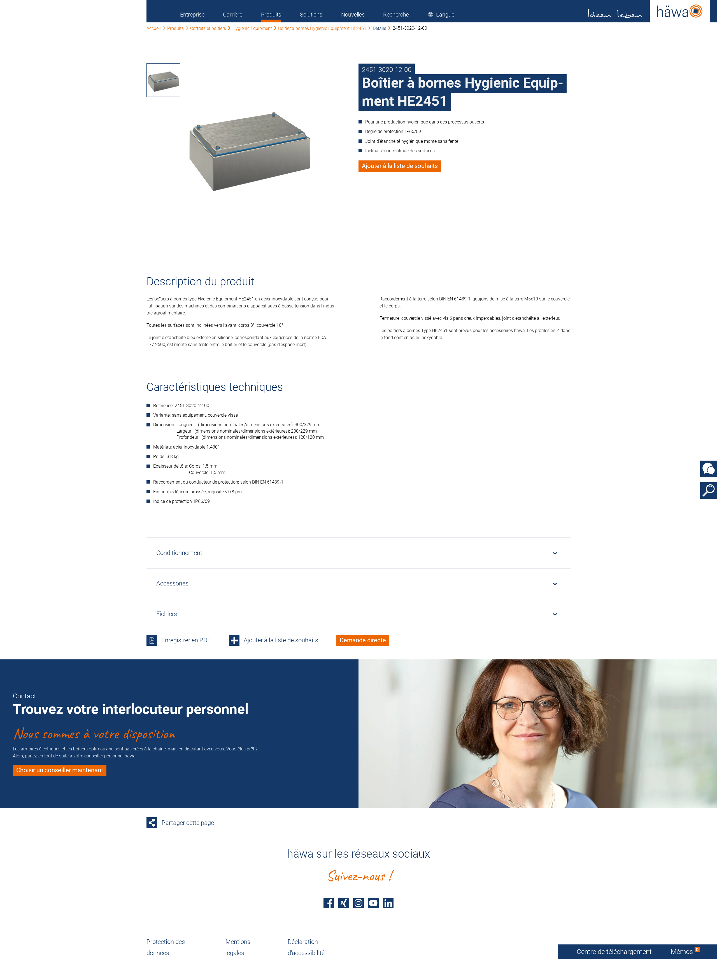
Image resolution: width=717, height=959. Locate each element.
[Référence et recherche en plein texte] (708, 490)
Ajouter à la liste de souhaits (400, 165)
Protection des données (165, 947)
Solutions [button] (311, 14)
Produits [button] (271, 14)
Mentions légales (237, 947)
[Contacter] (708, 468)
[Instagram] (358, 903)
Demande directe (363, 640)
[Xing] (343, 903)
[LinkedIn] (388, 903)
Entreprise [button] (192, 14)
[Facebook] (328, 903)
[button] (441, 14)
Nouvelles (353, 14)
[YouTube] (373, 903)
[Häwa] (649, 11)
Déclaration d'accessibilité (306, 947)
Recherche (396, 14)
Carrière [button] (232, 14)
